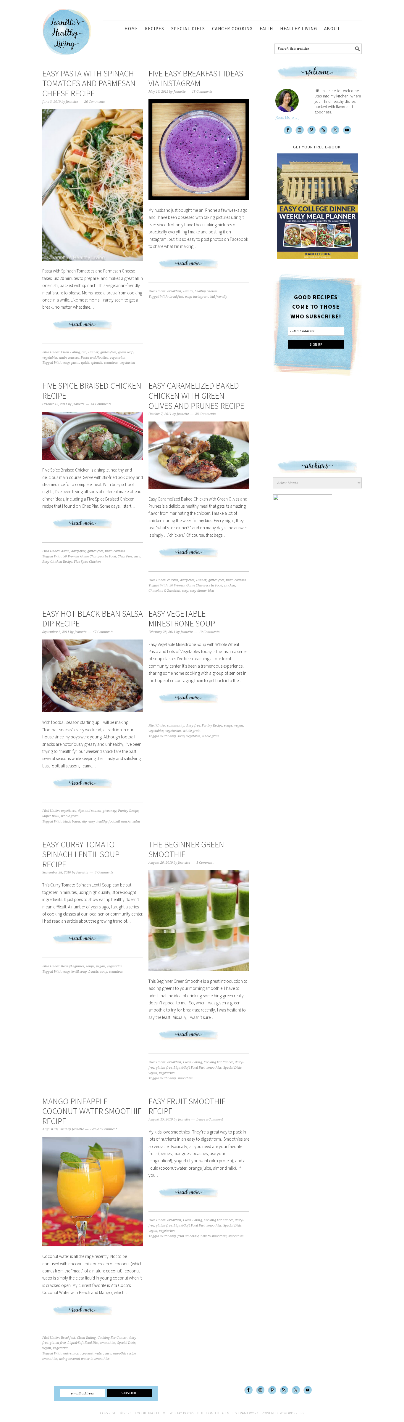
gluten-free (108, 352)
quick (85, 363)
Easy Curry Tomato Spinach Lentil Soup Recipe (80, 854)
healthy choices (206, 291)
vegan (238, 725)
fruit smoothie (188, 1236)
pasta (75, 363)
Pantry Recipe (128, 811)
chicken (172, 580)
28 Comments (205, 414)
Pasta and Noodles (94, 358)
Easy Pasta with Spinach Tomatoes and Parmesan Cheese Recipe (88, 83)
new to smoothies (214, 1236)
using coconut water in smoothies (84, 1359)
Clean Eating (70, 352)
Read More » (93, 327)
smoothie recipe (124, 1353)
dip (84, 821)
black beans (71, 821)
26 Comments (94, 102)
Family (188, 291)
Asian (65, 551)
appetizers (68, 811)
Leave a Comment (103, 1129)
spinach (96, 363)
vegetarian (117, 358)
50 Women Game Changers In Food (89, 556)
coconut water (92, 1353)
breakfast (176, 297)
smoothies (214, 1068)
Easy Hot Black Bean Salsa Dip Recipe (92, 618)
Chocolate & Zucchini (164, 591)
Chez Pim (125, 556)
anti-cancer (71, 1353)
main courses (69, 358)
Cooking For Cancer (218, 1062)
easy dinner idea (202, 591)
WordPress (294, 1413)
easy (66, 363)
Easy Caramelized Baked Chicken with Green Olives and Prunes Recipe (196, 395)
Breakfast (174, 291)
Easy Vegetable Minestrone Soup (181, 618)
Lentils (93, 972)
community (175, 725)
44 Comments (101, 404)
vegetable (193, 736)
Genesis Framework (240, 1413)
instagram (201, 297)
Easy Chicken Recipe (57, 562)
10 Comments (209, 632)
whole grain (70, 816)
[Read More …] (287, 117)
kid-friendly (218, 297)
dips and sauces (89, 811)
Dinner (93, 352)
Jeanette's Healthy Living (71, 32)
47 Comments (103, 632)
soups (228, 725)
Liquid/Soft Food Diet (189, 1068)
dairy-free (78, 551)
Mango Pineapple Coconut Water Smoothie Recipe (92, 1111)
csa (84, 352)
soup (181, 736)
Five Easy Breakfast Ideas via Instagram (195, 78)
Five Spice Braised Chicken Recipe (91, 390)
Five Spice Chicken (87, 562)
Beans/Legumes (72, 966)
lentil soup (79, 972)
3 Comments (104, 872)
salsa (136, 821)
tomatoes (111, 363)
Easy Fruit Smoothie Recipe (187, 1106)
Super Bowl (50, 816)
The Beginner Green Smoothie (186, 849)
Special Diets (232, 1068)
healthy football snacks (113, 821)
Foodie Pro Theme (151, 1413)
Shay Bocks (184, 1413)
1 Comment (205, 863)
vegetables (156, 731)
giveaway (109, 811)
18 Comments (202, 92)
